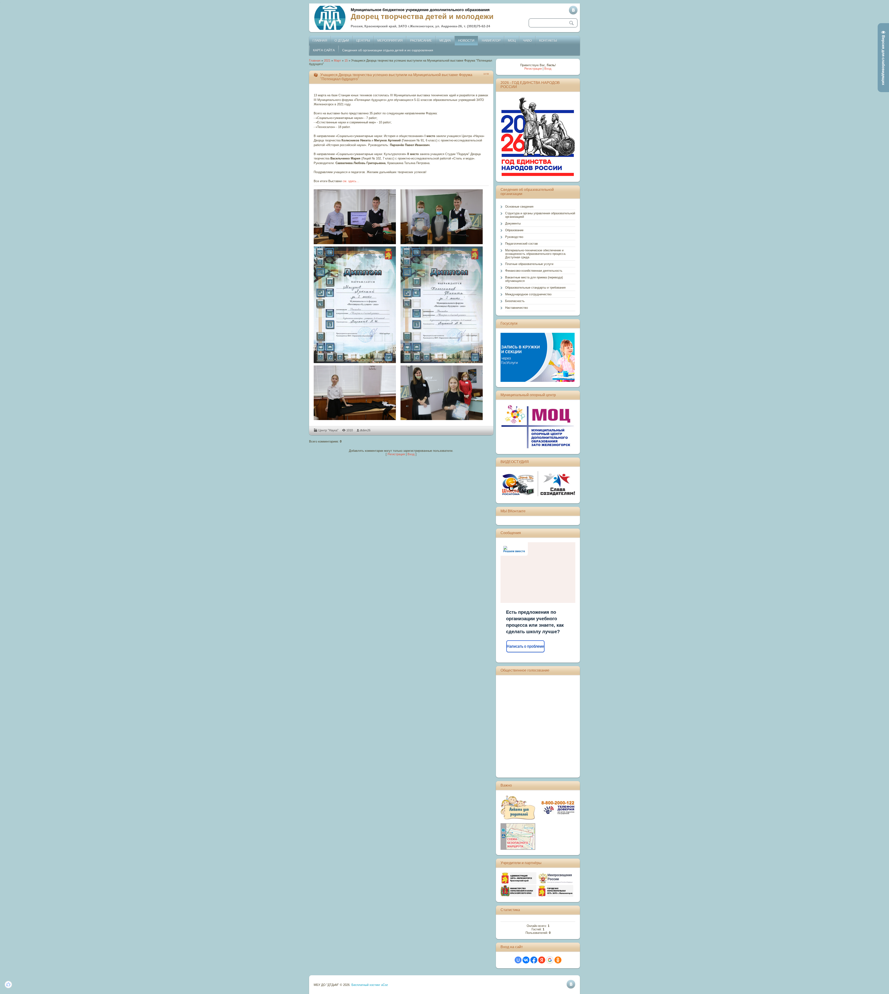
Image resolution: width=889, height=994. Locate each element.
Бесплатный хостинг (365, 985)
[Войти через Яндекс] (541, 960)
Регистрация (396, 454)
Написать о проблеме (525, 646)
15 (346, 60)
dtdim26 (365, 430)
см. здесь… (351, 181)
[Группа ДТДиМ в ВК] (573, 10)
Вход (411, 454)
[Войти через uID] (518, 960)
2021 (327, 60)
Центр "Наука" (328, 430)
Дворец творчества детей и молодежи (422, 16)
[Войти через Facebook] (533, 960)
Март (337, 60)
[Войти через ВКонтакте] (526, 960)
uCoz (384, 985)
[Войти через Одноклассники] (557, 960)
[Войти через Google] (550, 960)
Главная (314, 60)
